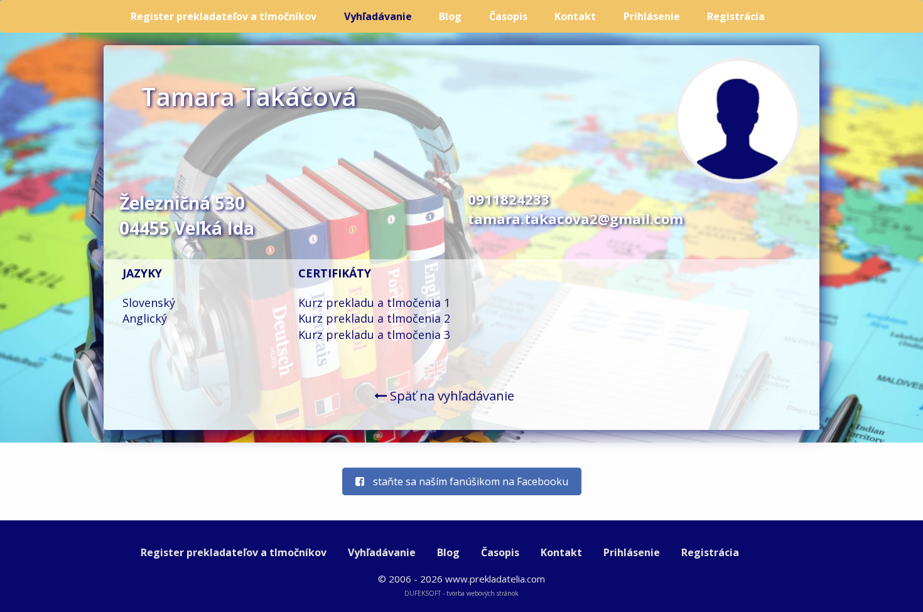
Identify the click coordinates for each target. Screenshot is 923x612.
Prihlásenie (651, 16)
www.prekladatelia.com (495, 578)
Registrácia (736, 16)
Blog (450, 16)
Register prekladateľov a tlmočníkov (223, 16)
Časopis (508, 16)
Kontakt (575, 16)
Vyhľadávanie (378, 16)
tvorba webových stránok (482, 593)
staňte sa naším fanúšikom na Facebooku (469, 481)
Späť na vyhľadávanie (450, 395)
